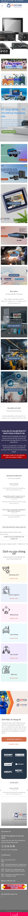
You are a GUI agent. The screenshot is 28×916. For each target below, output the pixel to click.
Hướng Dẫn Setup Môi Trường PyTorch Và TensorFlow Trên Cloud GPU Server (16, 865)
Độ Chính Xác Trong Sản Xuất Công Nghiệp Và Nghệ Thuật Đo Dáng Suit (15, 870)
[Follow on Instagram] (5, 846)
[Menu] (2, 6)
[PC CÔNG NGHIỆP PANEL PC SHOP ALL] (14, 32)
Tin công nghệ (11, 911)
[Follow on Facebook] (2, 846)
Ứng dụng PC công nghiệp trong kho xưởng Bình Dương (15, 875)
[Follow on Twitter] (8, 846)
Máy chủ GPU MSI (10, 860)
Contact (18, 911)
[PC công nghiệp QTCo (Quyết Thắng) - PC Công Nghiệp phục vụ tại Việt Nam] (14, 5)
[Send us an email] (11, 846)
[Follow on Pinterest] (14, 846)
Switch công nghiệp (12, 849)
